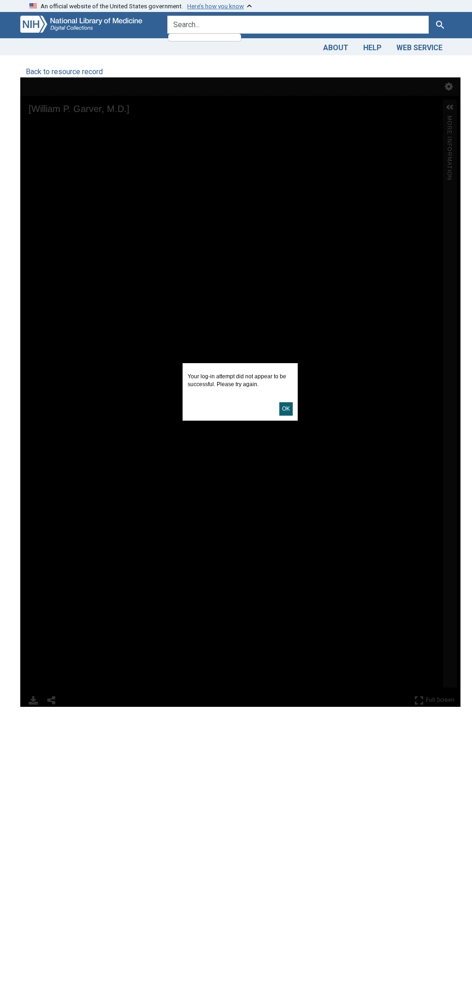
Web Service (419, 47)
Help (372, 47)
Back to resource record (64, 71)
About (335, 47)
